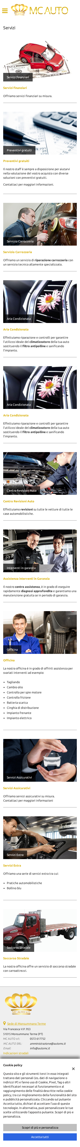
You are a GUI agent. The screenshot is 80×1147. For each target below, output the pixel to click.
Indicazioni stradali (16, 1053)
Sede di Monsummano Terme (26, 1023)
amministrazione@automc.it (47, 1043)
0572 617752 (37, 1038)
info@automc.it (40, 1048)
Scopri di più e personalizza (40, 1127)
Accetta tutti (40, 1137)
